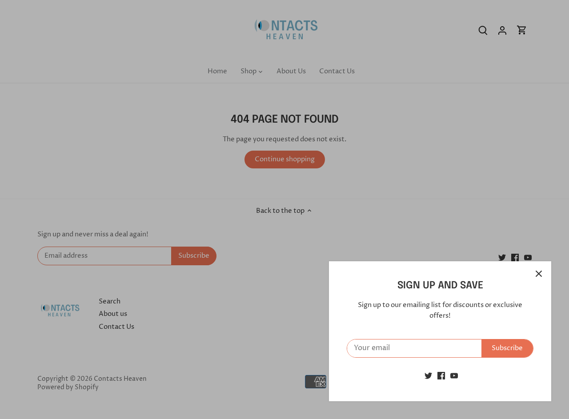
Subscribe (507, 348)
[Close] (539, 273)
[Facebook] (441, 375)
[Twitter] (428, 375)
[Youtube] (454, 375)
